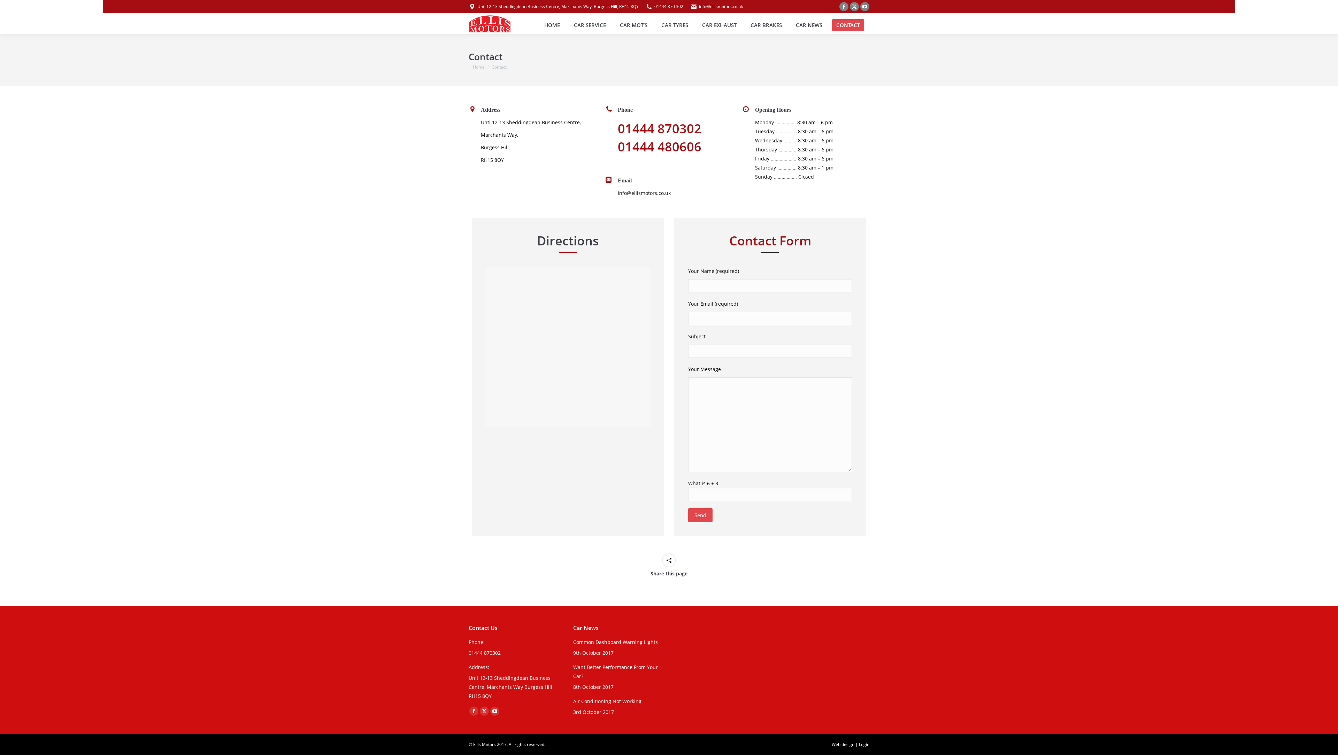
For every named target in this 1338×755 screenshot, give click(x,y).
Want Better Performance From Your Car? (615, 671)
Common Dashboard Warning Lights (615, 642)
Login (864, 744)
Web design (843, 744)
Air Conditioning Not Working (607, 701)
